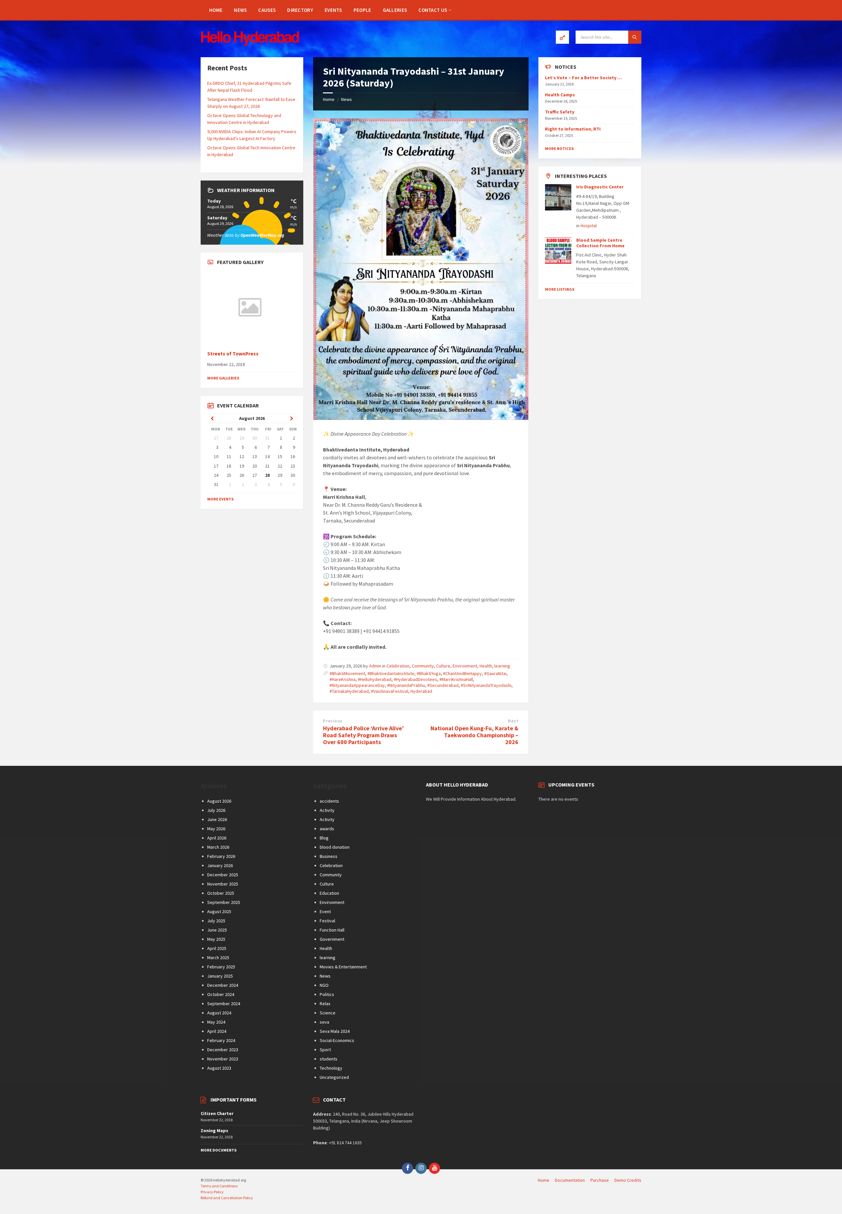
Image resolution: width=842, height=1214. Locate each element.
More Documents (218, 1150)
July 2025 (216, 921)
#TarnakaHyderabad (349, 691)
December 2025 (222, 875)
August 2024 (219, 1013)
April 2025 (216, 948)
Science (327, 1013)
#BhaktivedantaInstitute (390, 673)
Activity (327, 810)
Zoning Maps (214, 1130)
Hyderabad (421, 691)
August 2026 (219, 801)
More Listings (559, 289)
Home (328, 99)
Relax (325, 1004)
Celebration (397, 666)
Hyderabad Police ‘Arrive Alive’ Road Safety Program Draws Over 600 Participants (363, 735)
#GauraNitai (495, 673)
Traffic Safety (559, 112)
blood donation (335, 847)
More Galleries (223, 378)
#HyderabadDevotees (415, 679)
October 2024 (220, 994)
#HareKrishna (343, 679)
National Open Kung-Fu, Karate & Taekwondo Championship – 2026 (474, 735)
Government (332, 939)
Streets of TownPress (233, 354)
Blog (324, 838)
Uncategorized (334, 1077)
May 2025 (216, 939)
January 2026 (220, 865)
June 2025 (217, 930)
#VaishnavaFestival (389, 691)
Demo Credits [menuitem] (627, 1180)
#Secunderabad (442, 685)
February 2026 (221, 856)
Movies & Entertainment (343, 967)
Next (513, 721)
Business (328, 856)
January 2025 (220, 976)
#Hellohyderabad (374, 679)
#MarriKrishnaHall (456, 679)
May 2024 (216, 1022)
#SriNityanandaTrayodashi (486, 685)
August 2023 (219, 1068)
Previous (332, 721)
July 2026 (216, 810)
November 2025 (222, 884)
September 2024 (223, 1004)
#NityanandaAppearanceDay (357, 685)
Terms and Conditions (219, 1185)
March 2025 (218, 957)
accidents (329, 801)
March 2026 (218, 847)
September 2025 (223, 902)
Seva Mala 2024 (335, 1031)
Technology (331, 1068)
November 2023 (222, 1059)
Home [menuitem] (543, 1180)
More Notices (559, 148)
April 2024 (216, 1031)
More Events (220, 499)
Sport (325, 1050)
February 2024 (221, 1040)
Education (329, 893)
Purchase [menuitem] (599, 1180)
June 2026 (217, 819)
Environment (465, 666)
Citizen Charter (217, 1113)
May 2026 (216, 829)
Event (325, 911)
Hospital (589, 226)
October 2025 (220, 893)
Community (423, 666)
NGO (324, 985)
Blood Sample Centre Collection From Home (600, 243)
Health (486, 666)
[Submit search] (634, 37)
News (346, 99)
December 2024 (222, 985)
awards (327, 829)
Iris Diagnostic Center (600, 187)
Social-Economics (337, 1040)
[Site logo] (250, 44)
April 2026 (216, 838)
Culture (443, 666)
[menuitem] (216, 9)
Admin (375, 666)
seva (324, 1022)
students (328, 1059)
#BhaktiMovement (347, 673)
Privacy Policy (212, 1191)
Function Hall (332, 930)
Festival (327, 921)
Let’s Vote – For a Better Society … (583, 78)
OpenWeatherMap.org (262, 235)
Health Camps (560, 95)
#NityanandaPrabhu (406, 685)
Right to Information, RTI (573, 129)
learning (502, 666)
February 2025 (221, 967)
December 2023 (222, 1050)
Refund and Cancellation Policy (227, 1197)
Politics (327, 994)
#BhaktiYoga (429, 673)
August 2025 (219, 911)
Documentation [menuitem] (570, 1180)
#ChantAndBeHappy (462, 673)
